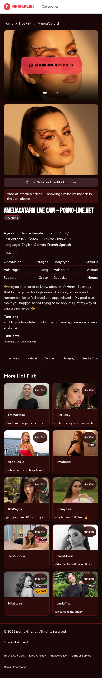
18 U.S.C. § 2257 (14, 655)
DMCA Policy (37, 655)
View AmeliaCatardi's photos (55, 66)
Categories (50, 7)
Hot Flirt (25, 23)
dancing (50, 358)
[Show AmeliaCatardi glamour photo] (57, 93)
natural (32, 358)
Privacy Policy (58, 655)
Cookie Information (16, 667)
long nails (12, 358)
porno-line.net (20, 6)
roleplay (69, 358)
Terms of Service (80, 655)
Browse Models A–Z (16, 642)
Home (8, 23)
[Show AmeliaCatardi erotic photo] (45, 93)
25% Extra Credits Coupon (57, 183)
